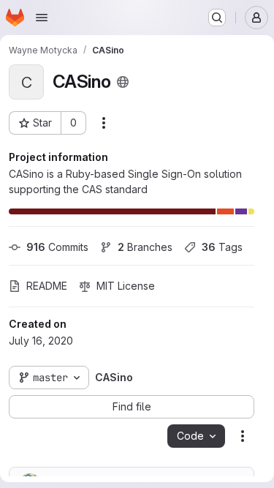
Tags (222, 247)
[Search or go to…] (217, 17)
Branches (145, 247)
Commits (57, 247)
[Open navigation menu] (41, 17)
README (46, 285)
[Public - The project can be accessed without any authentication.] (123, 82)
